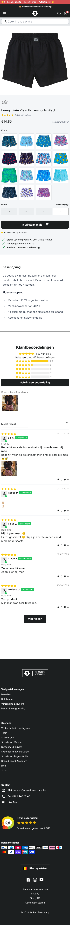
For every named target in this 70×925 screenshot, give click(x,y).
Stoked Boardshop (39, 912)
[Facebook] (28, 879)
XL (60, 211)
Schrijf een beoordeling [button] (35, 382)
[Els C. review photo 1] (9, 468)
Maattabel (61, 204)
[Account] (59, 13)
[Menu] (4, 13)
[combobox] (35, 21)
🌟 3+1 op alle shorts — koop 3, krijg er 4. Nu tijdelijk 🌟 (27, 2)
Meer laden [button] (35, 618)
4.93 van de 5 (43, 353)
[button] (23, 361)
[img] (8, 433)
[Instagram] (35, 879)
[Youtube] (41, 879)
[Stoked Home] (35, 13)
